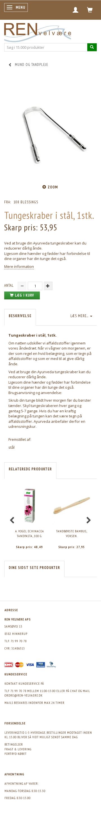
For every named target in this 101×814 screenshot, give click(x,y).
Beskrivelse (20, 315)
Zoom (53, 187)
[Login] (76, 10)
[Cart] (90, 10)
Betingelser (13, 744)
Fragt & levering (17, 749)
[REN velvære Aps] (37, 31)
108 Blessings (25, 202)
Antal (9, 285)
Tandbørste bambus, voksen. (71, 533)
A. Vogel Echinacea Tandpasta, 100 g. (29, 533)
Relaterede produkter (30, 469)
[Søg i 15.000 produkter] (92, 47)
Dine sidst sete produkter (34, 567)
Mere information (19, 266)
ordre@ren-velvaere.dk (23, 695)
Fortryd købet (15, 753)
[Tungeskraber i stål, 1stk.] (50, 128)
